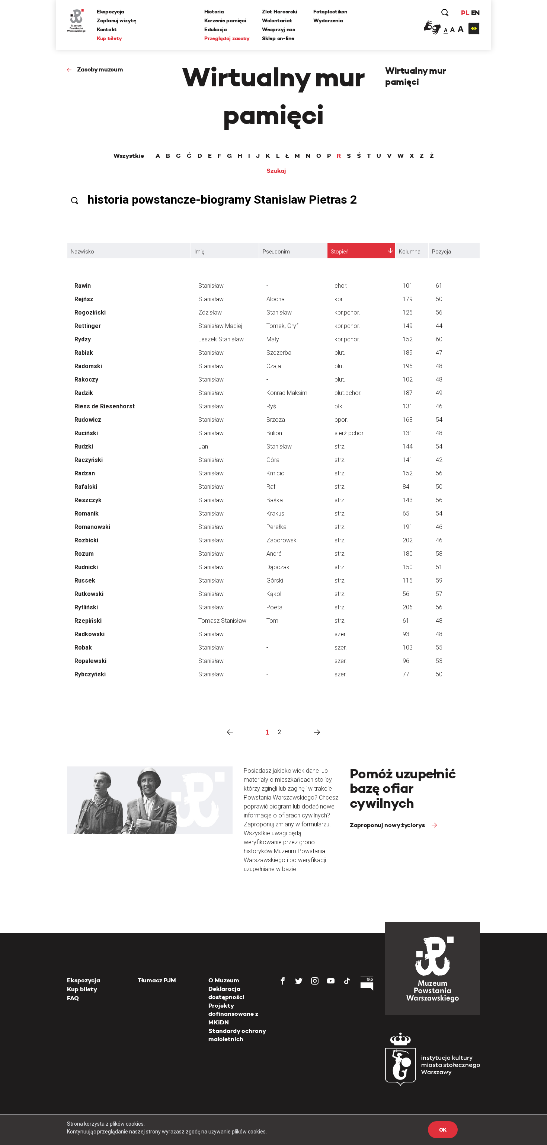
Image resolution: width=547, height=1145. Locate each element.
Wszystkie (128, 156)
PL (465, 13)
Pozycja (441, 252)
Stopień (340, 252)
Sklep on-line (278, 38)
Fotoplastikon (330, 11)
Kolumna (409, 252)
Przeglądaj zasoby (226, 38)
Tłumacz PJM (157, 980)
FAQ (73, 998)
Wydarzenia (328, 20)
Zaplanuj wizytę (116, 20)
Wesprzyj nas (278, 29)
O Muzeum (223, 980)
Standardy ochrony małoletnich (237, 1035)
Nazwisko (82, 252)
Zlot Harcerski (279, 11)
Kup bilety (109, 38)
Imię (199, 252)
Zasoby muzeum (100, 69)
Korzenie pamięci (225, 20)
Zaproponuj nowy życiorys (388, 825)
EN (475, 13)
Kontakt (107, 29)
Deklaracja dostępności (226, 993)
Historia (214, 11)
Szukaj (276, 171)
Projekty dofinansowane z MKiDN (233, 1014)
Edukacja (215, 29)
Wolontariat (277, 20)
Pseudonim (276, 252)
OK (443, 1129)
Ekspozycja (110, 11)
